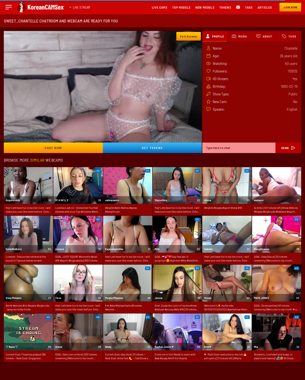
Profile (218, 36)
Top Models (181, 7)
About (268, 36)
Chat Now (53, 148)
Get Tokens (152, 148)
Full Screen (188, 36)
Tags (249, 7)
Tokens (225, 7)
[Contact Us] (238, 7)
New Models (205, 7)
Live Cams (159, 7)
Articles (265, 7)
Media (242, 36)
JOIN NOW (290, 7)
